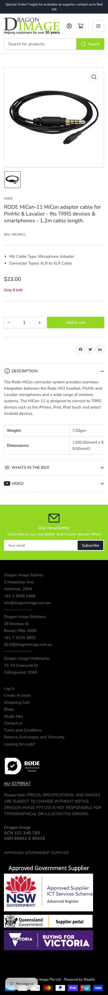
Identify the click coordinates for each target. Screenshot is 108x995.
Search (94, 44)
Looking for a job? (19, 744)
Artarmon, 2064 (18, 588)
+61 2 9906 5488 (19, 596)
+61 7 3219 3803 (19, 637)
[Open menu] (98, 26)
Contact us (13, 723)
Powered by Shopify (79, 979)
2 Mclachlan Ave (19, 582)
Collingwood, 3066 (20, 672)
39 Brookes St (16, 623)
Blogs (9, 709)
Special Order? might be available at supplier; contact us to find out (54, 7)
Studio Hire (13, 716)
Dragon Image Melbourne (26, 658)
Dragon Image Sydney (24, 575)
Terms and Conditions (23, 730)
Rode (8, 198)
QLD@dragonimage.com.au (28, 644)
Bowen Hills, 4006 (20, 630)
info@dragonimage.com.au (27, 602)
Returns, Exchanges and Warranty (34, 737)
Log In (9, 688)
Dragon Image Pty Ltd (44, 979)
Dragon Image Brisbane (25, 616)
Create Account (17, 695)
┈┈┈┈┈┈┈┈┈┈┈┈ (18, 609)
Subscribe (90, 545)
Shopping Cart (16, 702)
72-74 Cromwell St (21, 665)
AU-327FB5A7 (17, 783)
